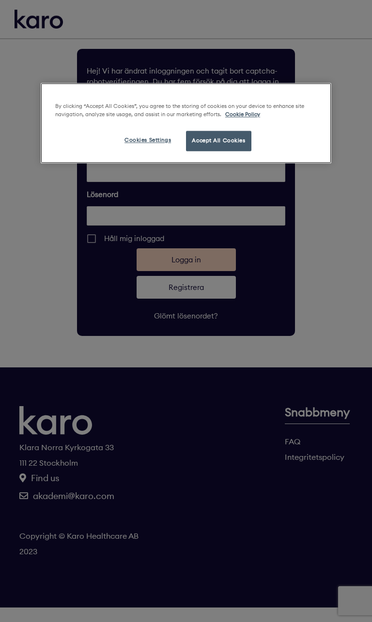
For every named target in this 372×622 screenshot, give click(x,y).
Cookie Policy (242, 114)
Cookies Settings (147, 140)
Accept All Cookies (218, 140)
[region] (186, 123)
